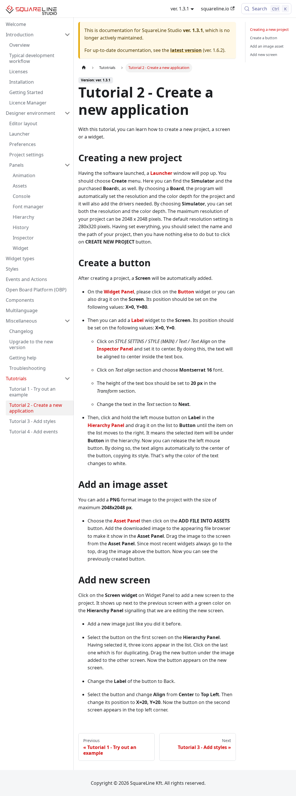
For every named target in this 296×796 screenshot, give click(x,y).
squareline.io (215, 8)
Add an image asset (267, 46)
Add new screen (263, 54)
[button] (38, 34)
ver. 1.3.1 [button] (180, 8)
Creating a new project (269, 29)
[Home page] (83, 67)
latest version (186, 50)
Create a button (263, 37)
